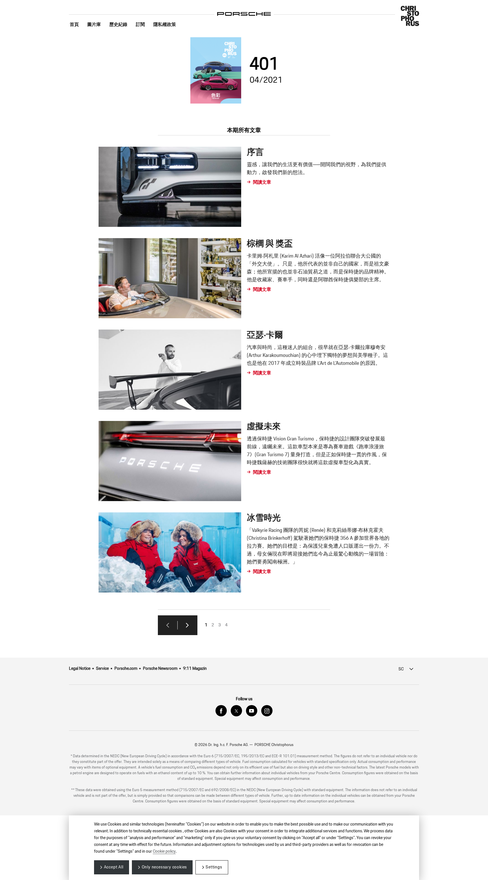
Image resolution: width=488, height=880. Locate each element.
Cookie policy (164, 851)
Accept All (113, 867)
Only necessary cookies (164, 867)
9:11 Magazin (195, 668)
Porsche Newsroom (160, 668)
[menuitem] (74, 24)
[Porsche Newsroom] (244, 10)
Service (102, 668)
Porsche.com (125, 668)
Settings (214, 867)
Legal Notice (79, 668)
